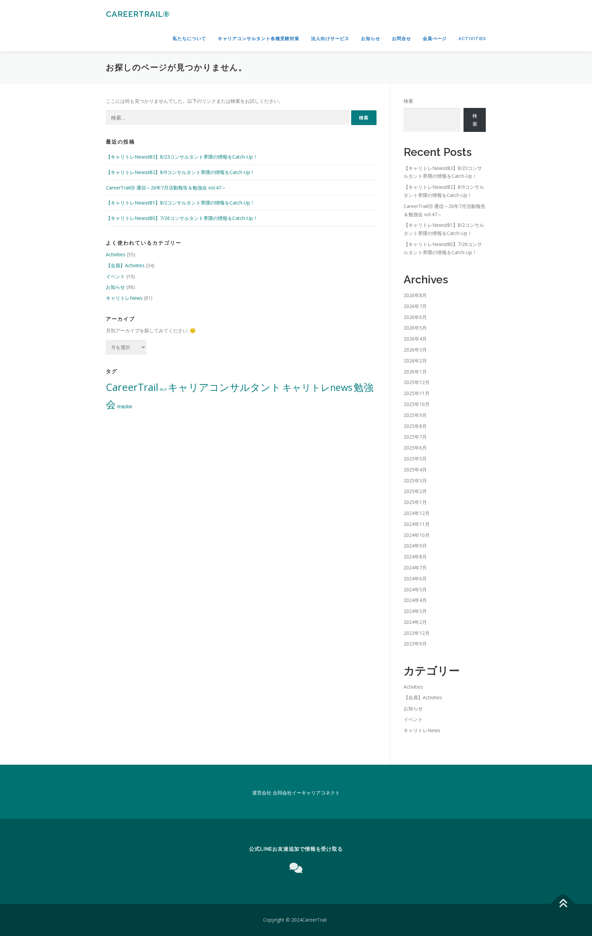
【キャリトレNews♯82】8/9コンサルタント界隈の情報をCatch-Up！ (180, 172)
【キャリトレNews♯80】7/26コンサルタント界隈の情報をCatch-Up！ (182, 218)
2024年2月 (415, 622)
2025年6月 (415, 447)
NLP (163, 389)
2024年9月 (415, 545)
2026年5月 (415, 327)
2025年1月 (415, 502)
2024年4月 (415, 600)
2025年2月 (415, 491)
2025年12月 (417, 382)
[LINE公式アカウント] (296, 868)
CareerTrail (132, 387)
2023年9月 (415, 643)
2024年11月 (417, 524)
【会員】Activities (125, 265)
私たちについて (189, 38)
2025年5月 (415, 458)
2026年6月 (415, 317)
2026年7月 (415, 306)
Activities (472, 38)
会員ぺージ (435, 38)
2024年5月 (415, 589)
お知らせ (370, 38)
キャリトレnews (317, 387)
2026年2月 (415, 360)
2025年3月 (415, 480)
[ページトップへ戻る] (563, 904)
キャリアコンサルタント (224, 387)
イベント (115, 276)
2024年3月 (415, 611)
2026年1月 (415, 371)
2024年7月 (415, 567)
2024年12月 (417, 513)
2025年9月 (415, 415)
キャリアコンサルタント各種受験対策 (258, 38)
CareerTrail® (138, 14)
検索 (408, 101)
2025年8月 (415, 426)
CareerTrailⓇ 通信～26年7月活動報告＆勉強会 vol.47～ (166, 187)
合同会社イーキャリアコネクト (306, 792)
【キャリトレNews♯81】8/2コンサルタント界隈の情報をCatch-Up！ (180, 202)
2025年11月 (417, 393)
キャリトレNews (124, 298)
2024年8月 (415, 556)
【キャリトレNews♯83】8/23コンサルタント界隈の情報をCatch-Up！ (182, 156)
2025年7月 (415, 436)
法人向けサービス (330, 38)
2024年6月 (415, 578)
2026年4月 (415, 338)
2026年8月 (415, 295)
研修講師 (124, 406)
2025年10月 (417, 404)
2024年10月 (417, 535)
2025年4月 (415, 469)
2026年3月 (415, 349)
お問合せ (401, 38)
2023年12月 (417, 633)
